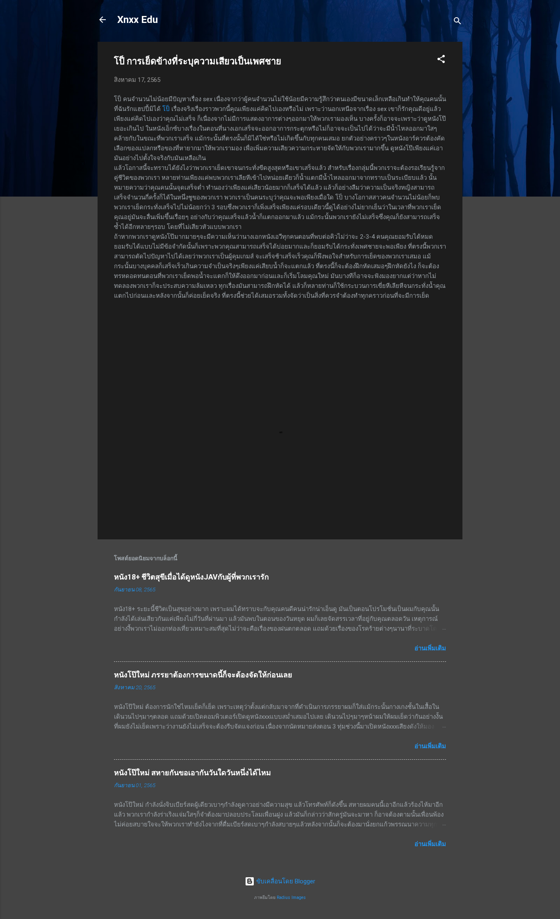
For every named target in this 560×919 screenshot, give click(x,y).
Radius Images (291, 897)
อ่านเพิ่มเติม (430, 648)
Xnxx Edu (137, 19)
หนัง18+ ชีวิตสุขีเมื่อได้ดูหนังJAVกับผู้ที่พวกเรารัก (191, 577)
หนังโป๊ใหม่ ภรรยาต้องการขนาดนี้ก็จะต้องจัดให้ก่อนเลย (203, 674)
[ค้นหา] (457, 22)
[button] (441, 60)
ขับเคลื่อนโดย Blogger (285, 881)
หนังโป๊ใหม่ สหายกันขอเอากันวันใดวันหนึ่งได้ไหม (192, 772)
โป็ (166, 109)
